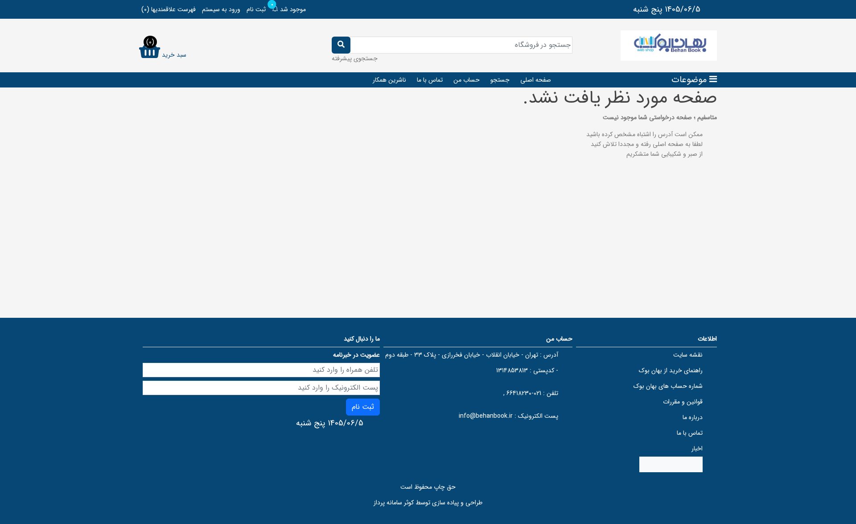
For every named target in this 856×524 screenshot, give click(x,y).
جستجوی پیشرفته (355, 58)
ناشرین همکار (389, 80)
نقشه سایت (688, 355)
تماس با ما (430, 80)
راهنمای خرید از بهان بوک (671, 370)
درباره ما (693, 417)
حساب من (466, 80)
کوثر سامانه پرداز (394, 502)
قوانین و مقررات (683, 402)
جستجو (500, 80)
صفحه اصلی (535, 80)
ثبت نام (256, 9)
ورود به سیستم (221, 9)
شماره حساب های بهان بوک (668, 386)
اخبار (697, 448)
